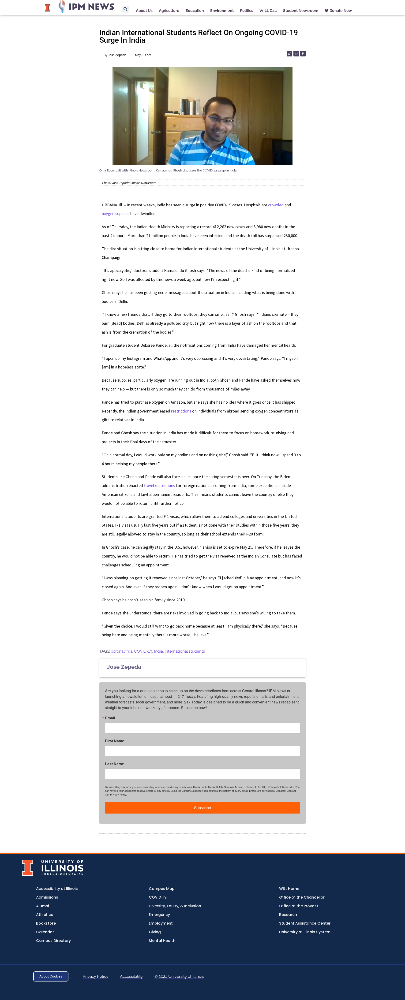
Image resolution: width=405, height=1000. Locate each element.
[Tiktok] (289, 53)
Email (110, 718)
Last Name (114, 764)
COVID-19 (143, 651)
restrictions (181, 411)
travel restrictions (159, 485)
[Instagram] (296, 53)
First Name (114, 741)
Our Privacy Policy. (116, 794)
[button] (125, 9)
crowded (276, 205)
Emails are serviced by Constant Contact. (272, 790)
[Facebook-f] (303, 53)
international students (185, 651)
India (158, 651)
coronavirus (121, 651)
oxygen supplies (115, 213)
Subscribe (202, 807)
